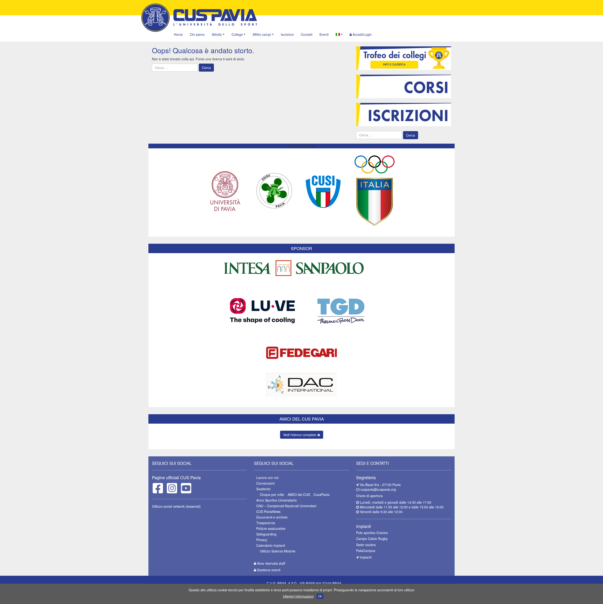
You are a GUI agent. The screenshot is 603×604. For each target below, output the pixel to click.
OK (320, 596)
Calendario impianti (270, 545)
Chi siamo (197, 34)
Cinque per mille (272, 494)
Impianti (365, 557)
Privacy (261, 539)
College (237, 34)
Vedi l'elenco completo (300, 434)
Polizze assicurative (270, 528)
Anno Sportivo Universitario (276, 500)
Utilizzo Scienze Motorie (277, 551)
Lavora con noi (267, 477)
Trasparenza (265, 522)
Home (178, 34)
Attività (217, 34)
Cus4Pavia (322, 494)
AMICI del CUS (299, 494)
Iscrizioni (287, 34)
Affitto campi (262, 34)
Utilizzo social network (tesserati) (176, 506)
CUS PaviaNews (268, 511)
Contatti (306, 34)
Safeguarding (266, 534)
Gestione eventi (268, 570)
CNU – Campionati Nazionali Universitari (286, 505)
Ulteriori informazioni (298, 596)
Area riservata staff (270, 563)
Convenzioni (265, 483)
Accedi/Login (362, 34)
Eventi (324, 34)
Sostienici (263, 488)
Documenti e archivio (272, 517)
